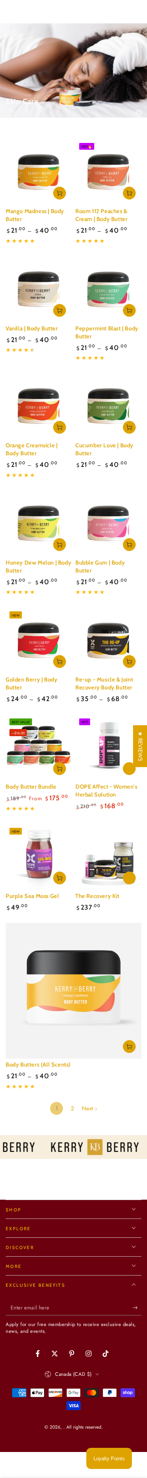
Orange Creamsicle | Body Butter (31, 449)
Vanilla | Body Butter (32, 328)
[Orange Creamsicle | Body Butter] (39, 406)
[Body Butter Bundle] (39, 748)
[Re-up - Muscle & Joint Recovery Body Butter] (108, 641)
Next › (89, 1108)
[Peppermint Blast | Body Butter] (108, 289)
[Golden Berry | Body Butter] (39, 641)
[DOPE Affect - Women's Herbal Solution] (108, 748)
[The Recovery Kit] (108, 857)
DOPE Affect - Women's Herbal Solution (106, 790)
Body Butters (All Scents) (38, 1064)
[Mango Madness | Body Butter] (39, 172)
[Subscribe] (137, 1308)
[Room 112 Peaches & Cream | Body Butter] (108, 172)
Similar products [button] (129, 768)
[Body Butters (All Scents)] (73, 991)
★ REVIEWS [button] (140, 746)
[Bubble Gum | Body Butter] (108, 524)
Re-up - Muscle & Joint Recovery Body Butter (104, 683)
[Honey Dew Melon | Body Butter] (39, 524)
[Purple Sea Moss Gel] (39, 857)
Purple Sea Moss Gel (32, 896)
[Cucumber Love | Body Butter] (108, 406)
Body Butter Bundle (31, 786)
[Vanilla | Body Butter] (39, 289)
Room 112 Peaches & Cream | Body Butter (101, 215)
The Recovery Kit (97, 896)
